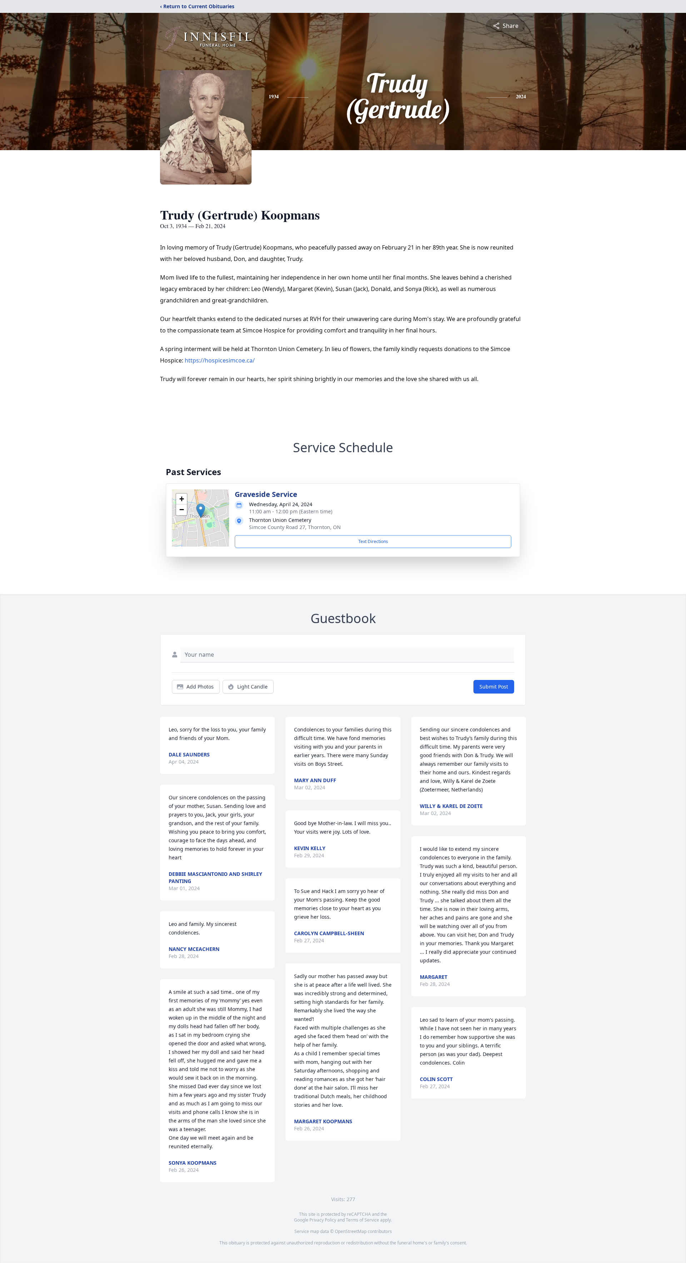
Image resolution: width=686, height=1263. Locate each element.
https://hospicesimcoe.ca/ (220, 360)
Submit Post (493, 686)
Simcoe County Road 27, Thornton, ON (295, 527)
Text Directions (373, 541)
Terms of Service (362, 1220)
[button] (200, 510)
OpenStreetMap (351, 1231)
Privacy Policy (322, 1220)
